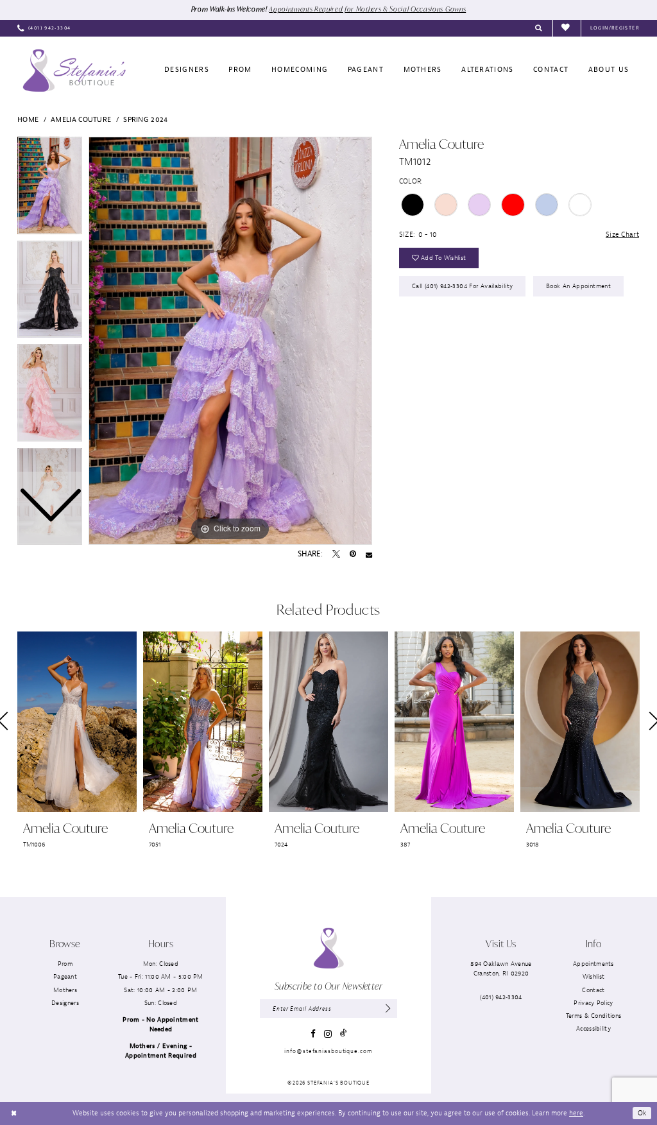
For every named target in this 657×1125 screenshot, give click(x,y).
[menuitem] (44, 28)
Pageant (65, 976)
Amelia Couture (81, 119)
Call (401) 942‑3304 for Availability (462, 286)
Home (27, 119)
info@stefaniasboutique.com (328, 1051)
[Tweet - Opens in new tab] (336, 554)
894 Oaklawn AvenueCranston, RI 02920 (500, 968)
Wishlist (593, 976)
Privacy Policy (593, 1003)
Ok (642, 1112)
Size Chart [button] (622, 234)
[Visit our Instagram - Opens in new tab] (328, 1033)
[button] (615, 28)
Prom (65, 963)
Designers (65, 1003)
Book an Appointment (578, 286)
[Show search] (538, 28)
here (576, 1112)
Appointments (593, 963)
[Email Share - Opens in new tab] (369, 554)
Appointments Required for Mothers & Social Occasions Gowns (367, 8)
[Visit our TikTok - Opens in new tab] (343, 1033)
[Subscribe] (388, 1008)
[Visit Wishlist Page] (566, 28)
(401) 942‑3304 (501, 997)
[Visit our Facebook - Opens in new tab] (313, 1033)
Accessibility (593, 1028)
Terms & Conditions (593, 1015)
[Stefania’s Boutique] (74, 70)
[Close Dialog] (14, 1113)
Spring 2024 (145, 119)
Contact (593, 990)
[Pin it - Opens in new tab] (353, 554)
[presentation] (77, 721)
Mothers (65, 990)
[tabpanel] (230, 340)
